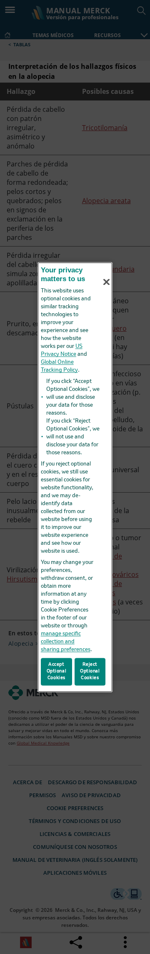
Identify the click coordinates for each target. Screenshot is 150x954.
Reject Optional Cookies (90, 671)
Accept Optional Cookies (57, 671)
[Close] (107, 282)
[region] (75, 477)
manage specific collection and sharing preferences (65, 642)
